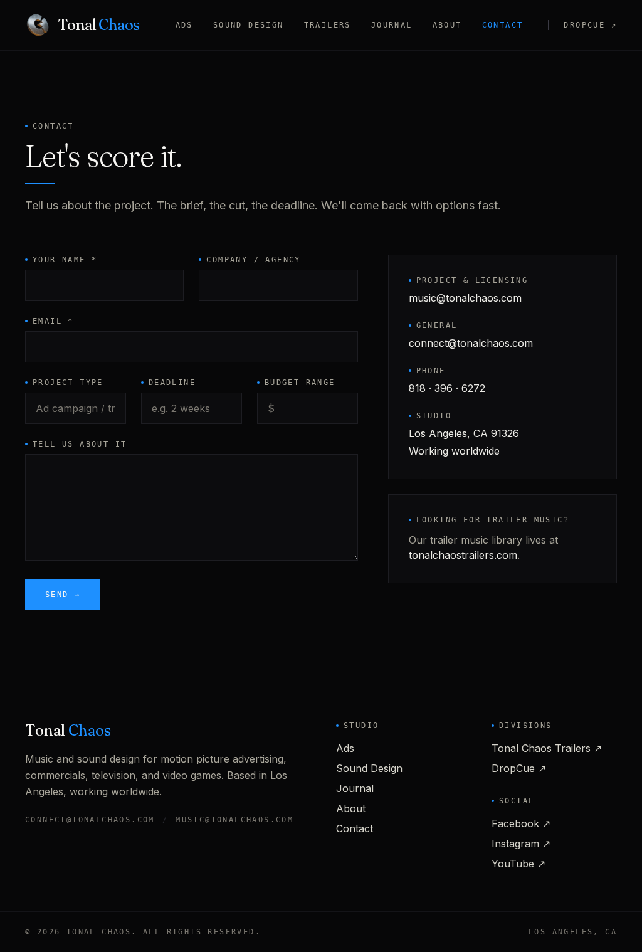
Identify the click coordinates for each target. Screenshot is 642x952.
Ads (184, 25)
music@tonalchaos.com (465, 298)
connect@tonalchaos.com (471, 343)
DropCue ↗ (519, 768)
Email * (53, 321)
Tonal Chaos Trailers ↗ (547, 748)
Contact (503, 25)
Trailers (327, 25)
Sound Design (248, 25)
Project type (68, 382)
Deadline (172, 382)
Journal (392, 25)
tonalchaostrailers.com (463, 555)
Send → (62, 594)
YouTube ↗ (518, 863)
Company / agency (253, 259)
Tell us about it (80, 444)
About (447, 25)
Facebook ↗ (521, 823)
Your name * (65, 259)
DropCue (590, 25)
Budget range (300, 382)
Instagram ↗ (521, 843)
